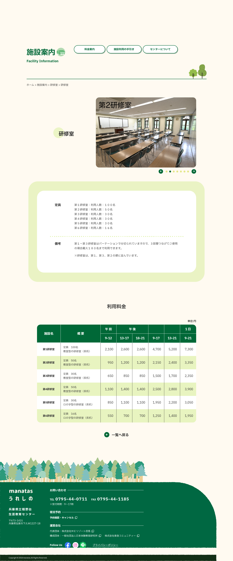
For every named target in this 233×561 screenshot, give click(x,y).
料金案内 (89, 49)
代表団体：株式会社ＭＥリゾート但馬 (70, 531)
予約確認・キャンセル (62, 517)
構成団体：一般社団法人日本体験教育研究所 (74, 536)
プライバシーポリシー (105, 545)
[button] (161, 171)
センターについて (160, 49)
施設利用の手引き (124, 49)
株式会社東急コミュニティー (120, 536)
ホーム (30, 85)
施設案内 (42, 85)
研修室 (54, 85)
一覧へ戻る (120, 434)
